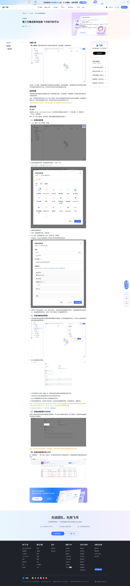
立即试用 (99, 53)
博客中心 (25, 13)
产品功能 (31, 13)
